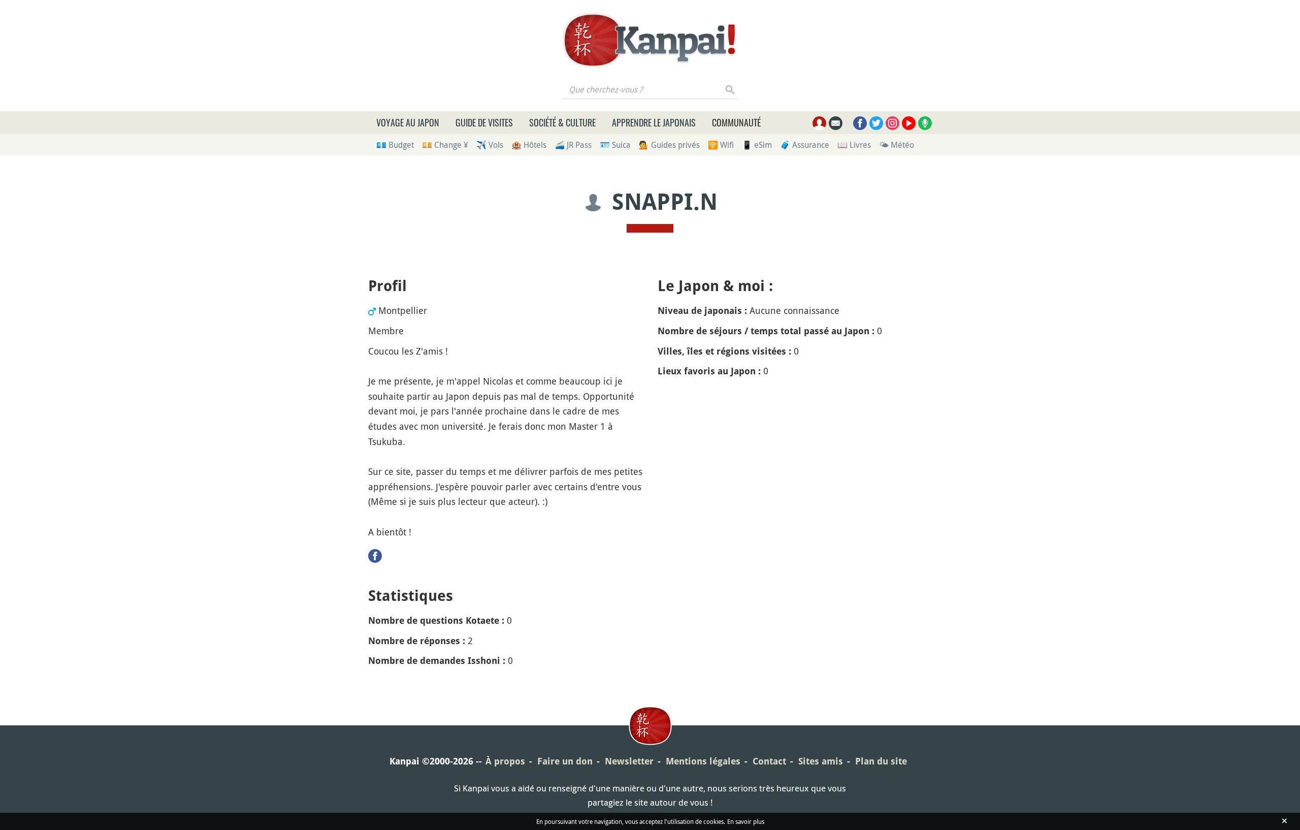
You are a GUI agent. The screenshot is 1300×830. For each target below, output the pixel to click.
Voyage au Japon (407, 122)
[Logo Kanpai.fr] (650, 40)
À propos (505, 761)
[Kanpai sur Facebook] (860, 123)
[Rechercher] (730, 89)
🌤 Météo (896, 144)
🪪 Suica (615, 144)
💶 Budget (395, 144)
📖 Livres (854, 144)
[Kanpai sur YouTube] (909, 123)
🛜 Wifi (721, 144)
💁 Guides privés (669, 144)
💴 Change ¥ (445, 144)
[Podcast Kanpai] (925, 123)
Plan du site (881, 761)
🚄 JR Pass (573, 144)
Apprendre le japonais (654, 122)
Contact (769, 761)
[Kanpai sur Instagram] (892, 123)
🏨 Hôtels (528, 144)
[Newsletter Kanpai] (835, 123)
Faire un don (565, 761)
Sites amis (820, 761)
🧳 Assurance (804, 144)
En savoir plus (745, 821)
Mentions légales (703, 761)
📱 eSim (757, 144)
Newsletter (629, 761)
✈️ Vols (489, 144)
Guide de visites (484, 122)
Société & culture (562, 122)
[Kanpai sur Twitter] (876, 123)
